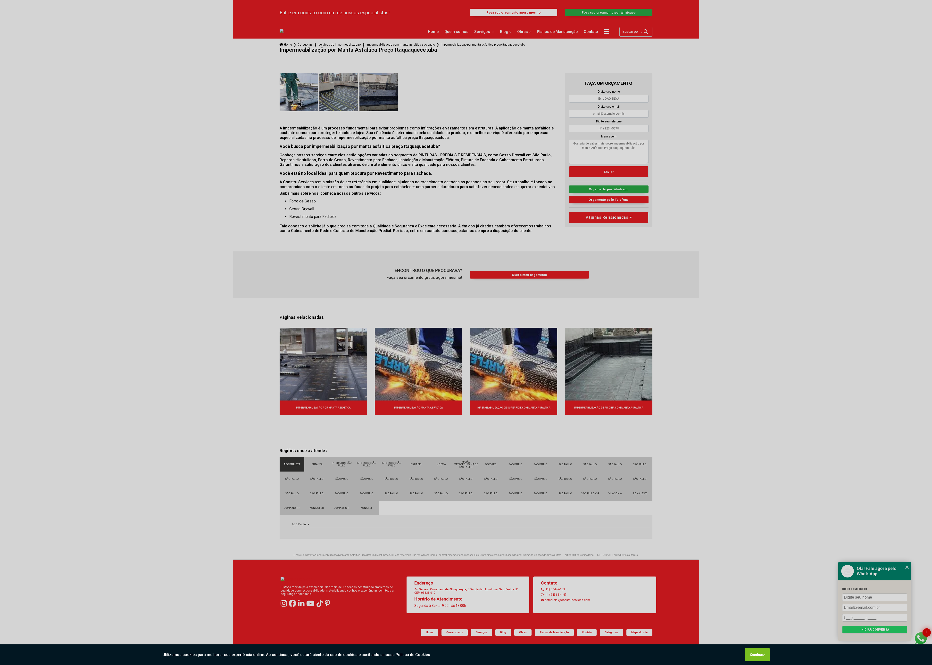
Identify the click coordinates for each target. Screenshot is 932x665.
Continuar (757, 655)
